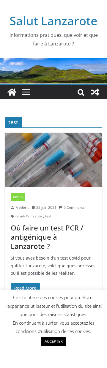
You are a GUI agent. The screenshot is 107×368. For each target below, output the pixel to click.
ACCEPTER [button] (54, 341)
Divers (18, 197)
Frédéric (22, 207)
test (48, 216)
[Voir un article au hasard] (95, 92)
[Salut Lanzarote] (53, 62)
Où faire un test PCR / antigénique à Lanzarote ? (47, 237)
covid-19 (22, 216)
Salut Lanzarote (53, 20)
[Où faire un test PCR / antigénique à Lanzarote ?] (53, 160)
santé (37, 216)
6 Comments (74, 207)
